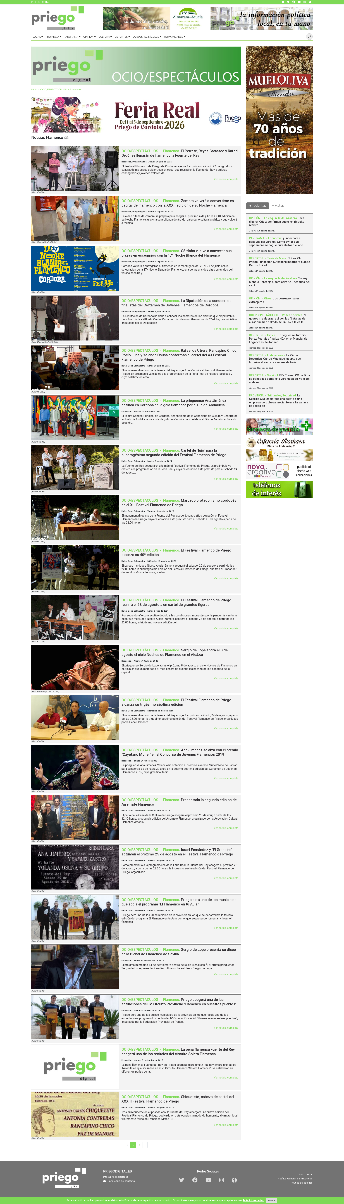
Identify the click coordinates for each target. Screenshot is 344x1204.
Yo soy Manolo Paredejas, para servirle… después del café (279, 282)
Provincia (52, 37)
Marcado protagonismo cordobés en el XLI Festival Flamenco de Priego (178, 502)
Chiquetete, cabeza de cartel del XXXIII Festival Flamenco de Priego (177, 1099)
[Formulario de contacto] (283, 2)
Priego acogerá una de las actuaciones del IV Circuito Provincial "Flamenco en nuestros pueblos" (178, 1001)
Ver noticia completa (226, 179)
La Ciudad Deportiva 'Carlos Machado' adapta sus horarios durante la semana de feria (275, 359)
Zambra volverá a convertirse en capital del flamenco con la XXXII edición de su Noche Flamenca (177, 203)
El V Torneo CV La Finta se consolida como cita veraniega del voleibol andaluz (279, 379)
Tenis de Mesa (276, 258)
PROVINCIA (256, 395)
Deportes (121, 37)
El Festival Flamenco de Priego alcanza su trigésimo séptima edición (176, 702)
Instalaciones (276, 355)
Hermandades (173, 37)
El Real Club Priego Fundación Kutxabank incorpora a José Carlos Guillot (279, 262)
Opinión (88, 37)
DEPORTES (256, 258)
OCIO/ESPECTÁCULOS (53, 89)
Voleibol (272, 375)
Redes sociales (292, 315)
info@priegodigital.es (115, 1177)
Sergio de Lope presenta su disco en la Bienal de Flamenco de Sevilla (178, 951)
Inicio (34, 89)
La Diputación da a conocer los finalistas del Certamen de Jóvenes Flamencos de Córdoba (176, 303)
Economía (274, 238)
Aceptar (271, 1200)
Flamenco (75, 89)
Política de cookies (301, 1182)
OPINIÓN (255, 218)
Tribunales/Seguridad (281, 395)
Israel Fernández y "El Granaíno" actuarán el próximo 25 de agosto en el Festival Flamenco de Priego (177, 852)
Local (37, 37)
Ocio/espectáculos (146, 37)
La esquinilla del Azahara (280, 218)
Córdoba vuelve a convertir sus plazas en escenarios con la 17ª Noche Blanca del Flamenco (176, 253)
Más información (253, 1200)
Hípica (271, 335)
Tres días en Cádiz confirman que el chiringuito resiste (276, 221)
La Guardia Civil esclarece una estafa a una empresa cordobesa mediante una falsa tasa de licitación (278, 401)
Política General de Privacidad (295, 1178)
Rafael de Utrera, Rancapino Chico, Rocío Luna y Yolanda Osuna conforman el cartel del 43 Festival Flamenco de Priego (179, 355)
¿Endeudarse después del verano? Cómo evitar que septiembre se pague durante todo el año (276, 241)
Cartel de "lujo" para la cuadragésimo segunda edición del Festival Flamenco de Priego (173, 452)
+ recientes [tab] (257, 205)
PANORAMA (257, 238)
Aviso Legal (305, 1174)
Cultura (104, 37)
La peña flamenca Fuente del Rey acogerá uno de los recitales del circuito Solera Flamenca (178, 1051)
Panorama (71, 37)
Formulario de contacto (121, 1181)
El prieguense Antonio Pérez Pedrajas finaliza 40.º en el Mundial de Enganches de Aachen (278, 338)
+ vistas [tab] (278, 205)
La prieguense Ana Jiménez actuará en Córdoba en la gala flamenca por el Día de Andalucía (173, 402)
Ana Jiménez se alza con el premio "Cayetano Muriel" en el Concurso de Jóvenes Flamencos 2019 (179, 752)
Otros (267, 298)
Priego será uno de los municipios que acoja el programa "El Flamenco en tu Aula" (178, 902)
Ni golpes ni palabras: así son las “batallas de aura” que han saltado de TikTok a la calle (277, 318)
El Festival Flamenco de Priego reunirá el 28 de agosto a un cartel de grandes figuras (176, 602)
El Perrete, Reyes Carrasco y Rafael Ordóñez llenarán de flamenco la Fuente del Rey (179, 153)
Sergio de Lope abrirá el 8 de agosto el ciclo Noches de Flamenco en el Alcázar (174, 652)
